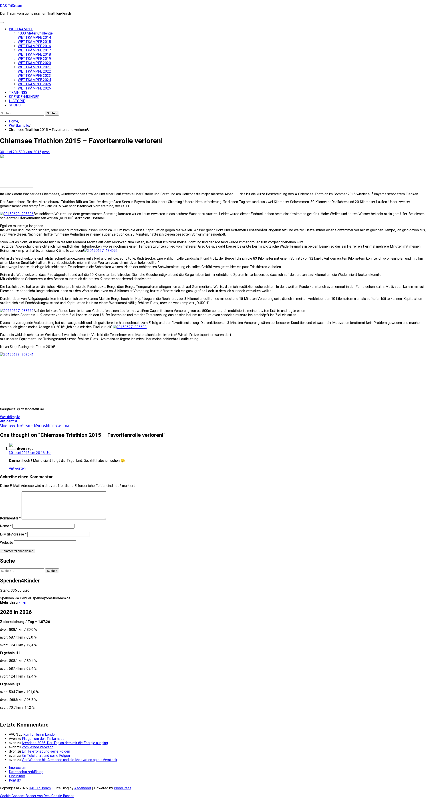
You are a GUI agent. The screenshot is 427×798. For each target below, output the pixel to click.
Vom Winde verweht (37, 747)
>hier (22, 602)
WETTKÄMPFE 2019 (34, 59)
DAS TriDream (11, 6)
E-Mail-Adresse (13, 534)
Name (6, 526)
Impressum (17, 767)
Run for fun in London (39, 734)
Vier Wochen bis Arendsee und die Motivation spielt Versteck (69, 760)
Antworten (17, 468)
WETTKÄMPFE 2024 (34, 80)
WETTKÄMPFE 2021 (34, 67)
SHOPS (15, 105)
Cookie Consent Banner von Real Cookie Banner (37, 796)
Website (6, 542)
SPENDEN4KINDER (24, 97)
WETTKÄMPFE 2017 (34, 50)
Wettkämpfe (10, 417)
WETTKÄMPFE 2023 (34, 75)
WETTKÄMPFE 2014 (34, 37)
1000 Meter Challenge (35, 33)
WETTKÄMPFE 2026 (34, 88)
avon (46, 152)
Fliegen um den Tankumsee (43, 739)
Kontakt (15, 780)
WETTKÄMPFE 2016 (34, 46)
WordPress (122, 788)
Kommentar (10, 518)
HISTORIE (17, 101)
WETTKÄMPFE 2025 (34, 84)
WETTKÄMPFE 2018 (34, 54)
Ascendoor (82, 788)
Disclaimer (17, 776)
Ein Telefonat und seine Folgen (46, 751)
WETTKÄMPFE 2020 (34, 63)
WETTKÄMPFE (21, 29)
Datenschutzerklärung (26, 772)
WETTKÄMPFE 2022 (34, 71)
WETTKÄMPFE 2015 (34, 42)
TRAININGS (18, 92)
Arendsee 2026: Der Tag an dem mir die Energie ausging (65, 743)
